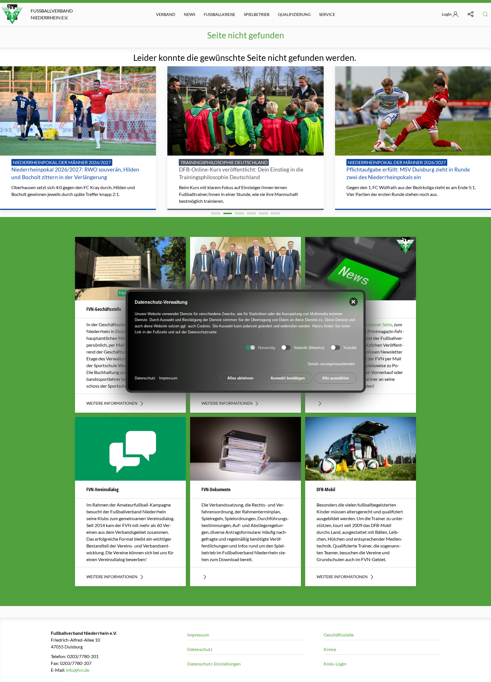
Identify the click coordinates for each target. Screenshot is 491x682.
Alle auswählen (335, 378)
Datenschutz (145, 378)
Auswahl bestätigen (288, 378)
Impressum (168, 378)
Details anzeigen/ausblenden (331, 363)
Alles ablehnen (240, 378)
